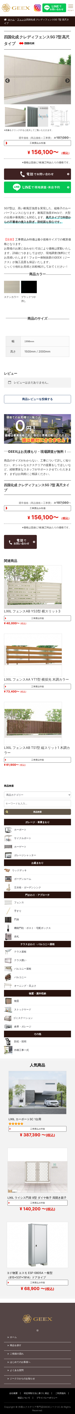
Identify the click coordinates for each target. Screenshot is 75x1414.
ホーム (11, 19)
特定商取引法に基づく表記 (36, 1393)
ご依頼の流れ (17, 1353)
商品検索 (37, 811)
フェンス (21, 19)
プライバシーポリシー (46, 1397)
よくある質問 (17, 1370)
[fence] (37, 79)
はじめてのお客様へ (20, 1362)
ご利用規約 (60, 1393)
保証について (24, 1397)
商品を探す (15, 1345)
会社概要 (13, 1393)
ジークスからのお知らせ (22, 1378)
